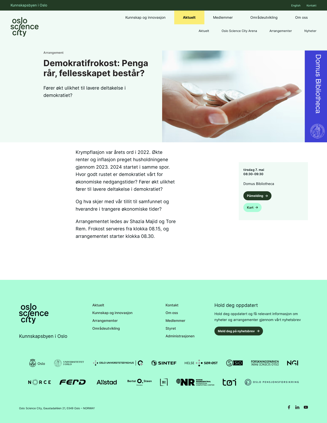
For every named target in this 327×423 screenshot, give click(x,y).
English (295, 5)
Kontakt (311, 5)
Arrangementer (280, 31)
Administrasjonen (180, 336)
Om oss (301, 17)
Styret (171, 329)
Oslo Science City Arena (239, 31)
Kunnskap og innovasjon (145, 17)
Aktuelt (189, 17)
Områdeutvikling (264, 17)
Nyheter (310, 31)
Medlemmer (223, 17)
